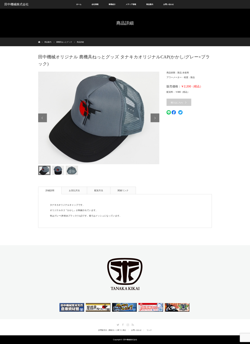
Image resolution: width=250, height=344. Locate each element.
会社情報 (95, 4)
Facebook (122, 324)
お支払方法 (74, 190)
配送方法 (98, 190)
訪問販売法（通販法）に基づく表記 (112, 330)
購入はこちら (177, 102)
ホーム (78, 4)
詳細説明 (50, 190)
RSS (132, 324)
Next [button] (155, 118)
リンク (149, 330)
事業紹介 (112, 4)
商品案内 (149, 4)
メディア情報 (131, 4)
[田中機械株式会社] (125, 291)
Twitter (117, 324)
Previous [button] (42, 118)
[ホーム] (39, 39)
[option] (98, 118)
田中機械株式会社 (16, 4)
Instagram (127, 324)
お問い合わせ (168, 4)
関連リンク (123, 190)
